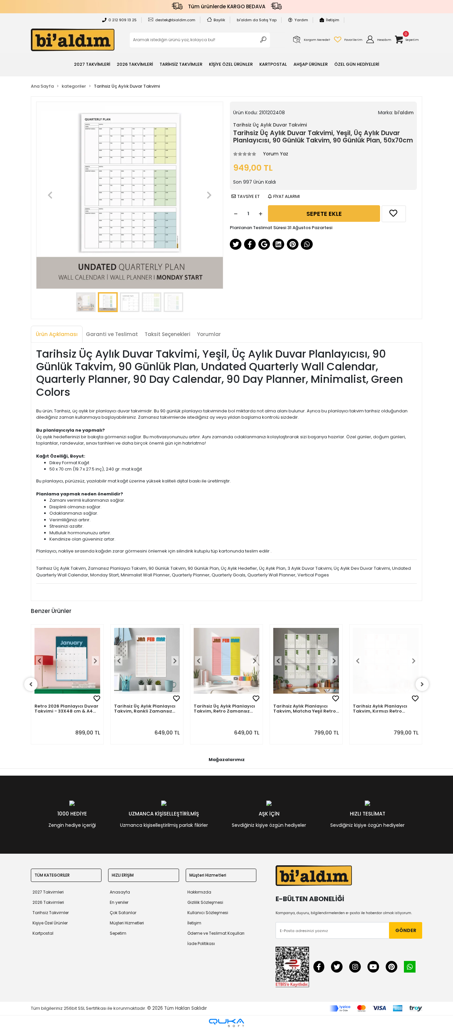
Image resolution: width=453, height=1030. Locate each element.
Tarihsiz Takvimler (50, 912)
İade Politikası (201, 943)
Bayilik (219, 20)
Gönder (405, 930)
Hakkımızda (199, 892)
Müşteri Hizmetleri (127, 923)
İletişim (332, 20)
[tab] (57, 334)
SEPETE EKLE (324, 214)
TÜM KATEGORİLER (52, 875)
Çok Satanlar (123, 912)
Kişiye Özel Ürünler (50, 923)
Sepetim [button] (118, 933)
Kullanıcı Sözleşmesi (207, 912)
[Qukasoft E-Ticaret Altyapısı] (226, 1023)
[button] (378, 39)
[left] (31, 684)
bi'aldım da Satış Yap (257, 20)
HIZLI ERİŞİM (123, 875)
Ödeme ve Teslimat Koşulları (215, 933)
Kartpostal (42, 933)
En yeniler (119, 902)
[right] (422, 684)
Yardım (301, 20)
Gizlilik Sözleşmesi (205, 902)
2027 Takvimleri (48, 892)
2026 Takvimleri (48, 902)
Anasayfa (120, 892)
